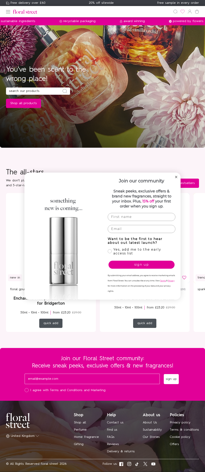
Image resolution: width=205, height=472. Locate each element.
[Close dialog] (176, 177)
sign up (141, 265)
